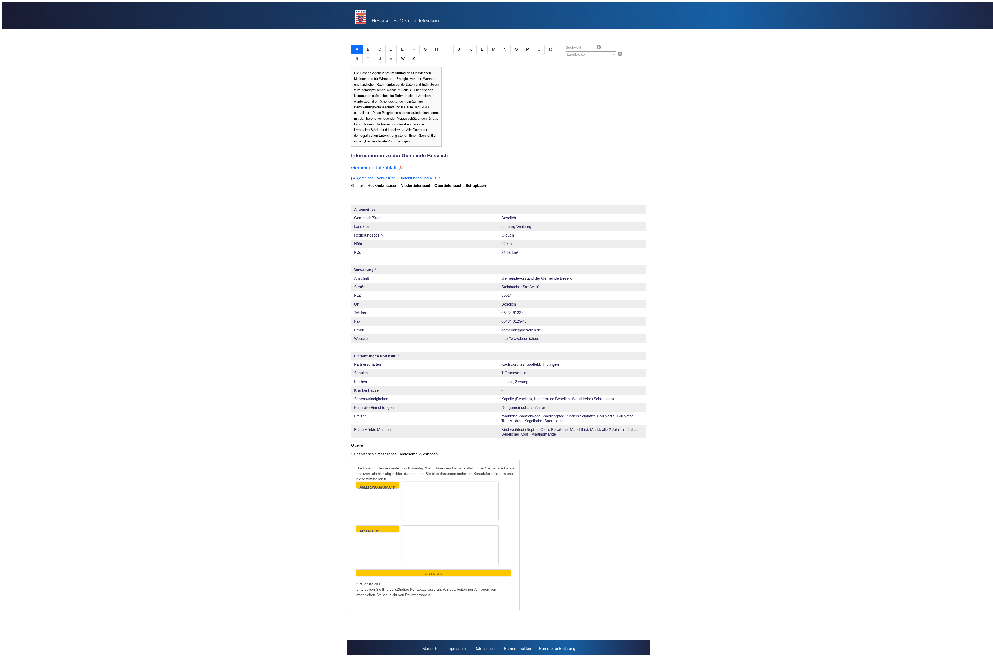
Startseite (430, 648)
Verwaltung (386, 178)
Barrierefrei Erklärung (557, 648)
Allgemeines (363, 178)
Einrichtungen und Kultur (419, 178)
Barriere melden (517, 648)
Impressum (456, 648)
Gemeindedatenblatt (374, 167)
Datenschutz (485, 648)
